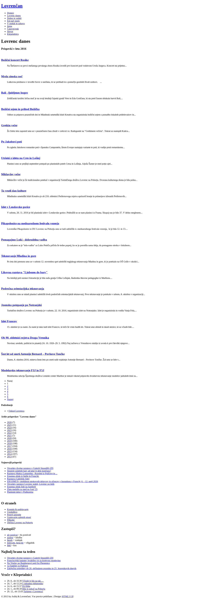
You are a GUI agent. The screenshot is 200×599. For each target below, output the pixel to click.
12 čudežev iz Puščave (17, 566)
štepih (9, 540)
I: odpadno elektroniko (32, 583)
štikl (9, 545)
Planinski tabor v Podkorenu (20, 492)
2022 (9, 433)
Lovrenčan (12, 5)
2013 (9, 456)
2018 (9, 443)
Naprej (10, 399)
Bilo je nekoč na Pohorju (33, 589)
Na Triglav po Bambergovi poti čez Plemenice (28, 563)
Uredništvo (12, 512)
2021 (9, 435)
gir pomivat (12, 535)
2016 (9, 448)
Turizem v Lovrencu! (33, 591)
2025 (9, 425)
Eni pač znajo (13, 21)
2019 (9, 441)
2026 (9, 422)
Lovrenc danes (14, 15)
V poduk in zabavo (16, 23)
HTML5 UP (67, 596)
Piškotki (10, 520)
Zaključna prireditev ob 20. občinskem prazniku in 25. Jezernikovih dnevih (41, 568)
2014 (9, 454)
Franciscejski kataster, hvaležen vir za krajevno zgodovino (34, 560)
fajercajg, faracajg (15, 543)
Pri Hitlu (26, 586)
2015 (9, 451)
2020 (9, 438)
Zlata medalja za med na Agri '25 (22, 489)
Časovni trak (13, 29)
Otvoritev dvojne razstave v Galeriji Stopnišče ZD (30, 468)
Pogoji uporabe (14, 514)
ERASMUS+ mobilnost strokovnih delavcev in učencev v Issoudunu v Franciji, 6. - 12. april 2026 (52, 481)
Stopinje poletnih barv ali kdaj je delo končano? (29, 471)
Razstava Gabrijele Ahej (18, 479)
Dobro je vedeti (14, 18)
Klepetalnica (13, 34)
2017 (9, 446)
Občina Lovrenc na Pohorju (20, 522)
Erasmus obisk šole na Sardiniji (21, 486)
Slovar (10, 31)
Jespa (9, 26)
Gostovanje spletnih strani (19, 517)
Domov (10, 13)
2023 (9, 430)
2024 (9, 427)
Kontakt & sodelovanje (17, 509)
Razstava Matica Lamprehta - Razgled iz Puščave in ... (32, 473)
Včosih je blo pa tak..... (33, 581)
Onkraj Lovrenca (16, 411)
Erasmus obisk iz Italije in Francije (23, 476)
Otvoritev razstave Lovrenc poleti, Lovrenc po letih (30, 484)
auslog (10, 537)
